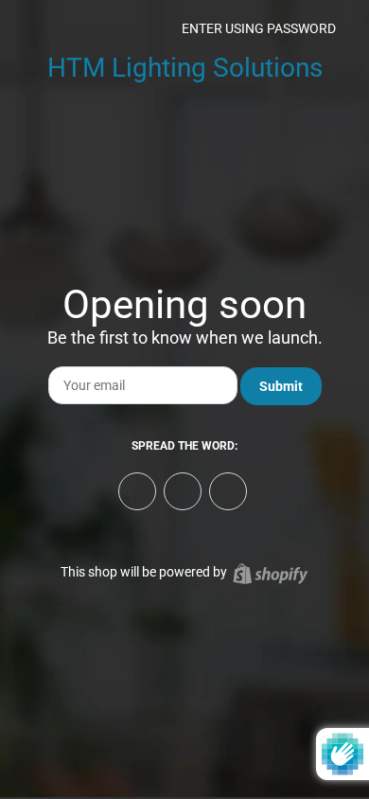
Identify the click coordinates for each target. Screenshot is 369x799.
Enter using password (257, 28)
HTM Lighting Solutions (185, 67)
